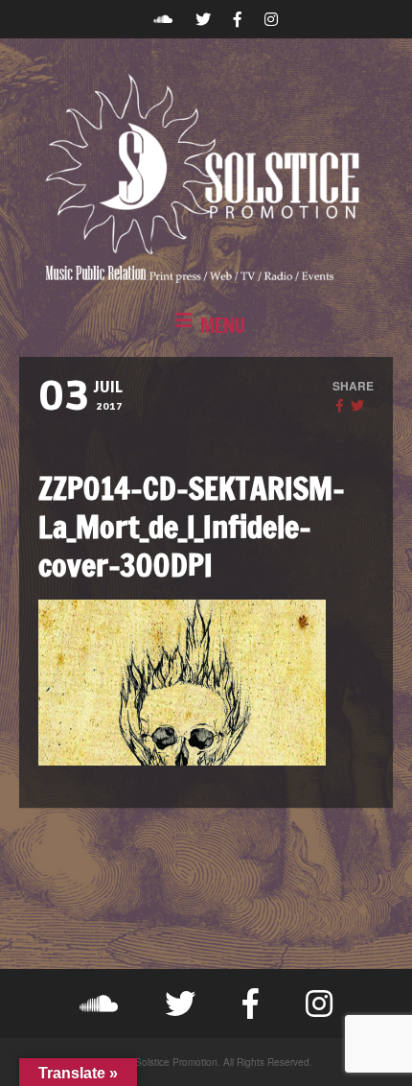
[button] (206, 326)
